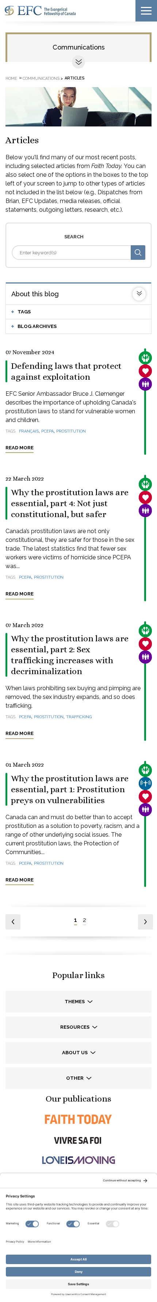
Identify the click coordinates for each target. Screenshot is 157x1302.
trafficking (79, 717)
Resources (75, 1027)
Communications (79, 47)
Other (75, 1078)
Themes (75, 1001)
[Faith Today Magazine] (78, 1119)
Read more (19, 447)
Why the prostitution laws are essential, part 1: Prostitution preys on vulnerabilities (70, 789)
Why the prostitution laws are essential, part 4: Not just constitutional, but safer (70, 503)
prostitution (71, 431)
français (29, 431)
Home (11, 78)
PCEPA (47, 431)
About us (75, 1052)
